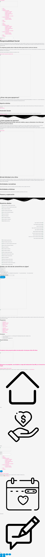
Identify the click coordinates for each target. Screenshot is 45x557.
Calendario (4, 321)
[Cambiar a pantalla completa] (4, 554)
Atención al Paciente (6, 31)
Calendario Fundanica (8, 11)
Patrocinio (4, 325)
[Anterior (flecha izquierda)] (1, 556)
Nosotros (4, 9)
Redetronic (32, 369)
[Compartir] (7, 554)
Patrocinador (7, 14)
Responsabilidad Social (8, 13)
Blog (3, 20)
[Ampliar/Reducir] (1, 554)
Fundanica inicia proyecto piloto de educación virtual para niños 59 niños (18, 350)
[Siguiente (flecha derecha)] (4, 556)
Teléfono (1, 270)
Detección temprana (8, 19)
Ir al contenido (2, 0)
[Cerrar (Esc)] (9, 554)
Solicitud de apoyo (8, 18)
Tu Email (1, 269)
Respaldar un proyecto (3, 114)
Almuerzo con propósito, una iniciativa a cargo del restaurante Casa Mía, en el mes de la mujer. (22, 365)
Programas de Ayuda (6, 10)
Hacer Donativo (5, 326)
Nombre (1, 268)
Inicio (3, 8)
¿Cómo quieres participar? (4, 274)
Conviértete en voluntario (9, 30)
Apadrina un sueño (8, 12)
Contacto (4, 21)
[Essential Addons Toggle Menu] (1, 471)
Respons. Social (5, 324)
